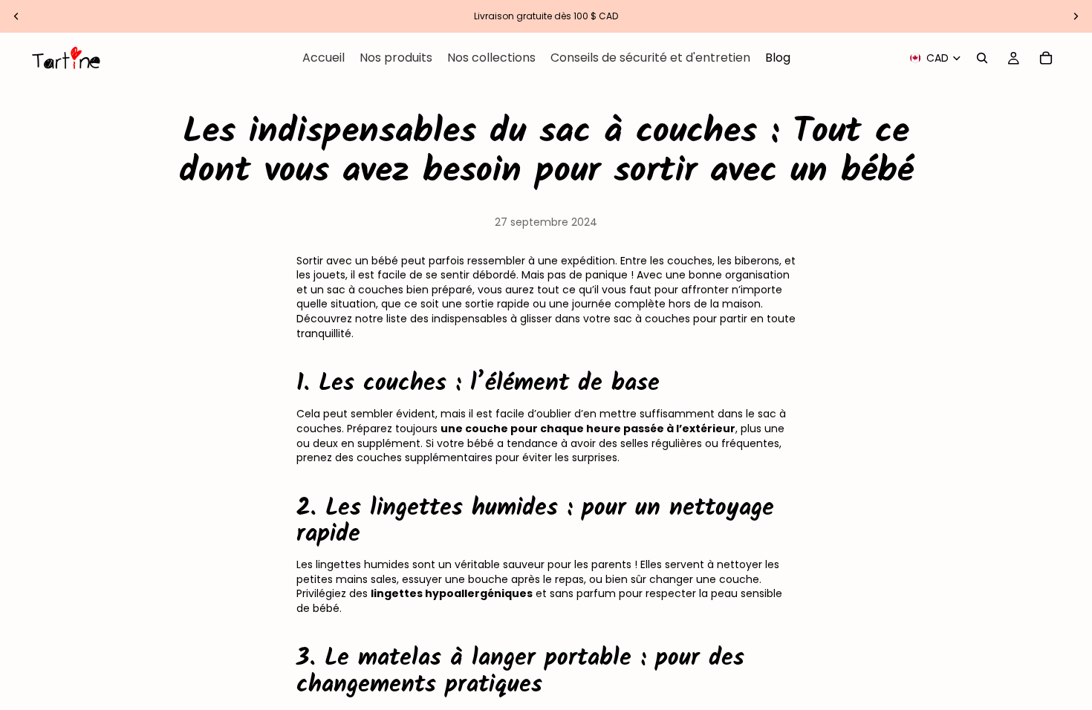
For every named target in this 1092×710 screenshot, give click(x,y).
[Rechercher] (982, 58)
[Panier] (1046, 58)
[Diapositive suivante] (1075, 16)
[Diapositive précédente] (16, 16)
